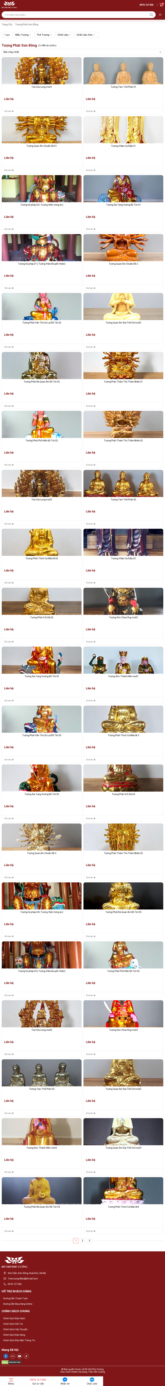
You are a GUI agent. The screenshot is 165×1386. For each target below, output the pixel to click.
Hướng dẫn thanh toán (15, 1298)
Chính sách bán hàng (14, 1335)
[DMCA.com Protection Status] (11, 1362)
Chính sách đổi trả (13, 1324)
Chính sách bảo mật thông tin (19, 1340)
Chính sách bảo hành (14, 1318)
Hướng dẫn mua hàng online (17, 1304)
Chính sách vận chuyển (15, 1329)
